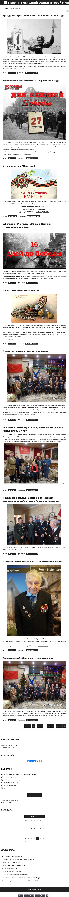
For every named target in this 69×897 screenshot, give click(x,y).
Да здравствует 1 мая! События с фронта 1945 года (33, 15)
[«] (26, 726)
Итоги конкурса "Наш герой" (19, 166)
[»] (64, 726)
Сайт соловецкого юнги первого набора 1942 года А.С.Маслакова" (23, 881)
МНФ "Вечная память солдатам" (12, 856)
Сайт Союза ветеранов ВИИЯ (11, 862)
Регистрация (6, 748)
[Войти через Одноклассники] (40, 761)
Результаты (5, 800)
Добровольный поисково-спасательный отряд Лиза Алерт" (21, 878)
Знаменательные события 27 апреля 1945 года (31, 80)
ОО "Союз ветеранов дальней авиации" (15, 874)
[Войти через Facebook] (34, 761)
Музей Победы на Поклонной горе (13, 865)
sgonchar (12, 73)
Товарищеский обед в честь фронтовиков (28, 658)
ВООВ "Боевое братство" (10, 868)
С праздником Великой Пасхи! (21, 290)
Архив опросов (15, 800)
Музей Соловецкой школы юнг (12, 871)
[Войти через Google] (37, 761)
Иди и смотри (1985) (9, 788)
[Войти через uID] (28, 761)
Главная (5, 8)
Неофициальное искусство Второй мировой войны (18, 859)
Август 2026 (34, 816)
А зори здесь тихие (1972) (11, 777)
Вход (13, 748)
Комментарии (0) (32, 73)
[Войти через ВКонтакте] (31, 761)
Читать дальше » (19, 68)
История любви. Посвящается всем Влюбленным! (32, 561)
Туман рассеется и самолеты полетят (25, 351)
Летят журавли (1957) (10, 785)
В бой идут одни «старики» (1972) (13, 780)
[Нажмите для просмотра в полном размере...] (34, 54)
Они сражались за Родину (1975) (13, 782)
